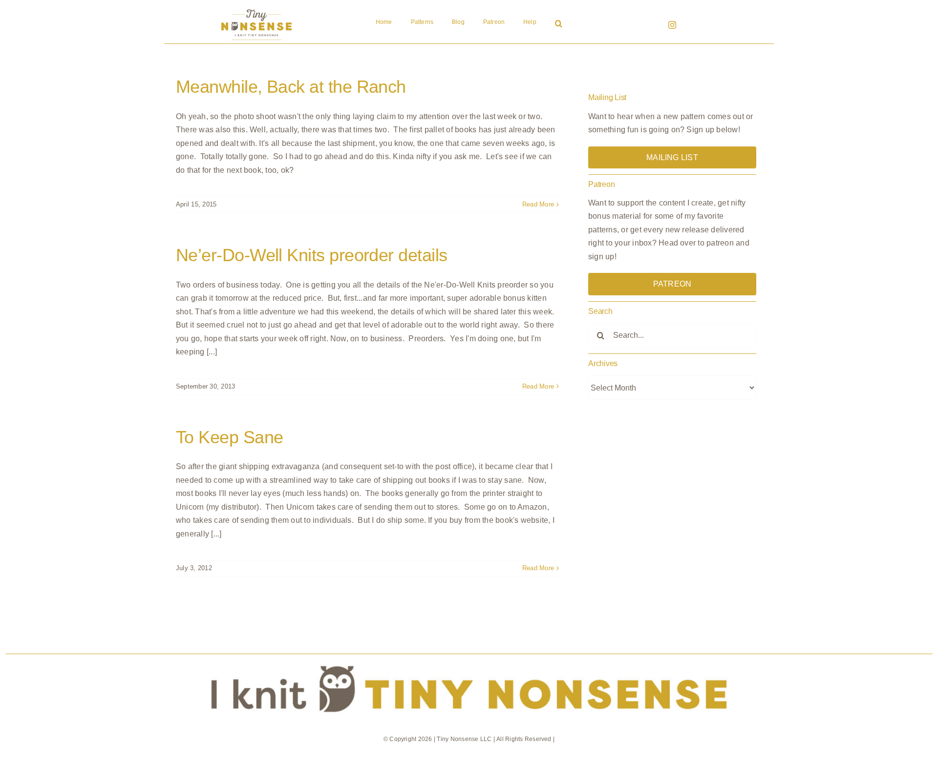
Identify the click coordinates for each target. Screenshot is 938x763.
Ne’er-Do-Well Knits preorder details (312, 255)
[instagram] (672, 25)
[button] (558, 24)
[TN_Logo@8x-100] (256, 9)
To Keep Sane (229, 437)
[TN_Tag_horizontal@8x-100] (469, 658)
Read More (538, 204)
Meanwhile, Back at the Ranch (291, 87)
